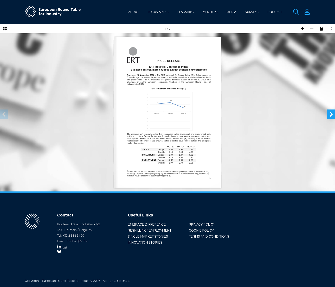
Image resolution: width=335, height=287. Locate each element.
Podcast (275, 12)
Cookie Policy (201, 230)
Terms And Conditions (209, 236)
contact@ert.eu (78, 241)
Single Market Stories (148, 236)
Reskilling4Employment (149, 230)
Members (210, 12)
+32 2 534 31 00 (73, 235)
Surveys (252, 12)
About (133, 12)
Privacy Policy (202, 224)
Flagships (185, 12)
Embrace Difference (147, 224)
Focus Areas (158, 12)
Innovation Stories (145, 242)
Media (231, 12)
